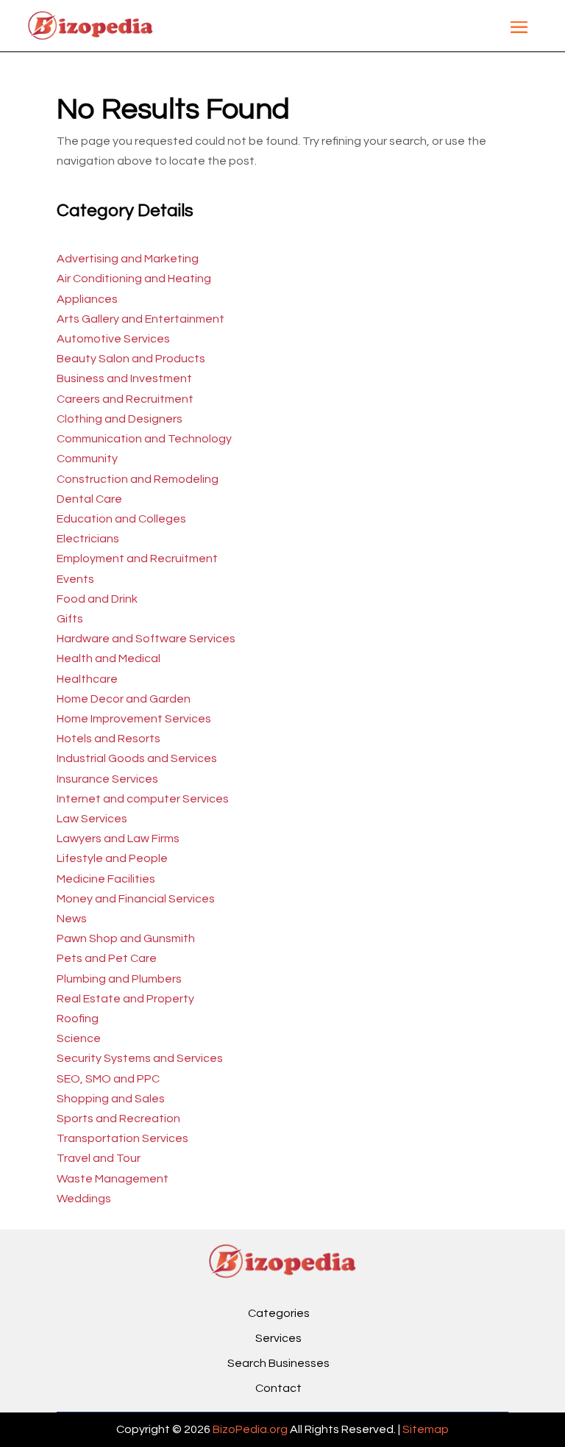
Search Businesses (278, 1363)
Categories (279, 1313)
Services (278, 1338)
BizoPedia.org (250, 1429)
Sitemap (425, 1429)
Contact (278, 1388)
